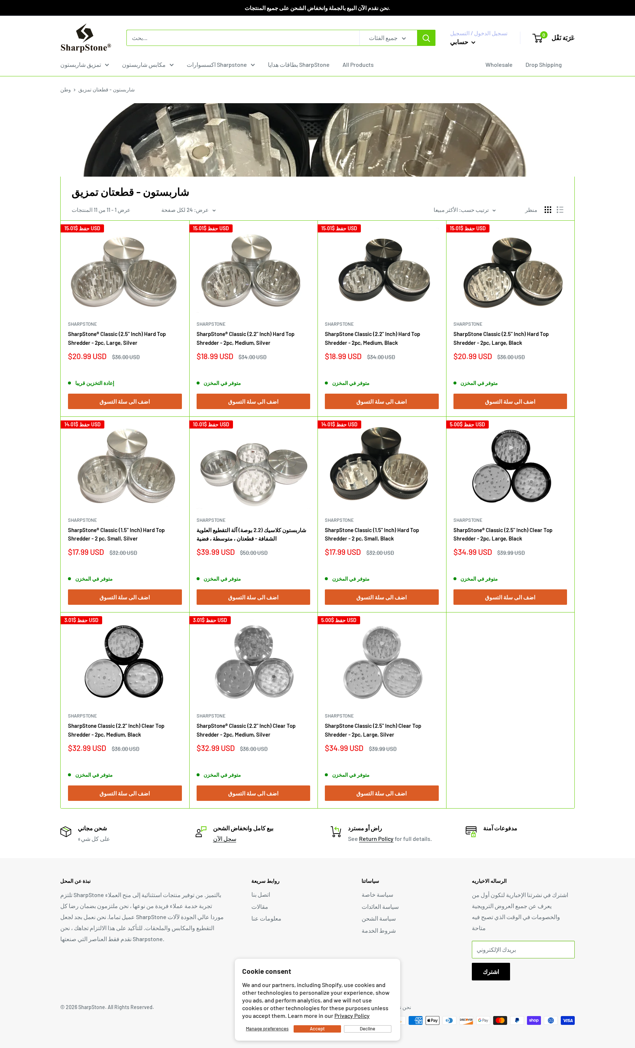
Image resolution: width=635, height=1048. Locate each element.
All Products (358, 64)
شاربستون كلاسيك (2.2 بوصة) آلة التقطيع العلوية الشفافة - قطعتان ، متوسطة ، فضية (251, 534)
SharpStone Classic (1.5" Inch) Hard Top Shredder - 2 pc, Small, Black (372, 534)
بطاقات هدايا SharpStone (299, 64)
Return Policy (376, 838)
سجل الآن (224, 838)
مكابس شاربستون (144, 64)
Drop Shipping (543, 64)
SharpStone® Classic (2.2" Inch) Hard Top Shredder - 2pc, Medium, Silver (245, 338)
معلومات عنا (266, 918)
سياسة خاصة (377, 894)
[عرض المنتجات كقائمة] (560, 209)
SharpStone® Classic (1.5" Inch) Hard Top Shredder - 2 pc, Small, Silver (116, 534)
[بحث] (426, 38)
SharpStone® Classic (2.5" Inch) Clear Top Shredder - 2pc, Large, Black (502, 534)
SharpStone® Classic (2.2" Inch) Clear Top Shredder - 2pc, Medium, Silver (246, 729)
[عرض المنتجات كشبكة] (548, 209)
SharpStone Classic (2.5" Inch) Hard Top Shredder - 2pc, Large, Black (501, 338)
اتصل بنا (260, 894)
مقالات (259, 906)
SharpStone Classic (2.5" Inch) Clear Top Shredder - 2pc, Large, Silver (373, 729)
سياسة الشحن (379, 918)
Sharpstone (82, 324)
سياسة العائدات (380, 906)
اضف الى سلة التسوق (125, 401)
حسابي (460, 41)
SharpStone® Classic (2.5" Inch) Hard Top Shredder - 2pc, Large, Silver (117, 338)
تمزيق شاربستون (80, 64)
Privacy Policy (352, 1015)
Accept (317, 1028)
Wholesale (499, 64)
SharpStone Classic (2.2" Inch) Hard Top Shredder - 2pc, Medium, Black (372, 338)
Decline (367, 1028)
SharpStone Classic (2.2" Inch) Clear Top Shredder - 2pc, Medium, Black (116, 729)
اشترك (491, 971)
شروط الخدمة (379, 930)
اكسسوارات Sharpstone (217, 64)
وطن (65, 89)
